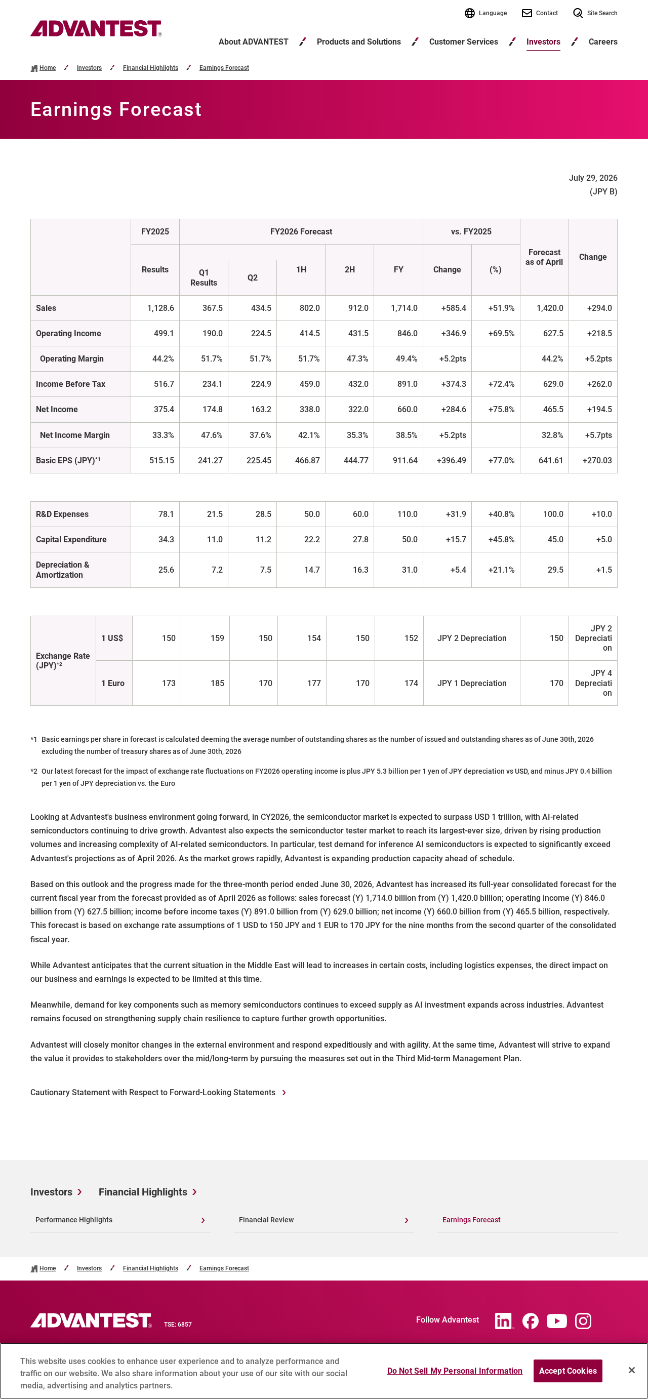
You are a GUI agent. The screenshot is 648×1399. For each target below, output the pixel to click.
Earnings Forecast (224, 68)
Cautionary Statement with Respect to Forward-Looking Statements (153, 1092)
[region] (324, 1371)
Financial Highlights (150, 68)
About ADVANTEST (254, 42)
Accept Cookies (568, 1371)
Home (47, 68)
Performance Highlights (73, 1220)
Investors (543, 42)
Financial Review (266, 1220)
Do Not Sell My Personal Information (455, 1371)
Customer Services (463, 42)
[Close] (632, 1370)
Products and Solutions (359, 42)
